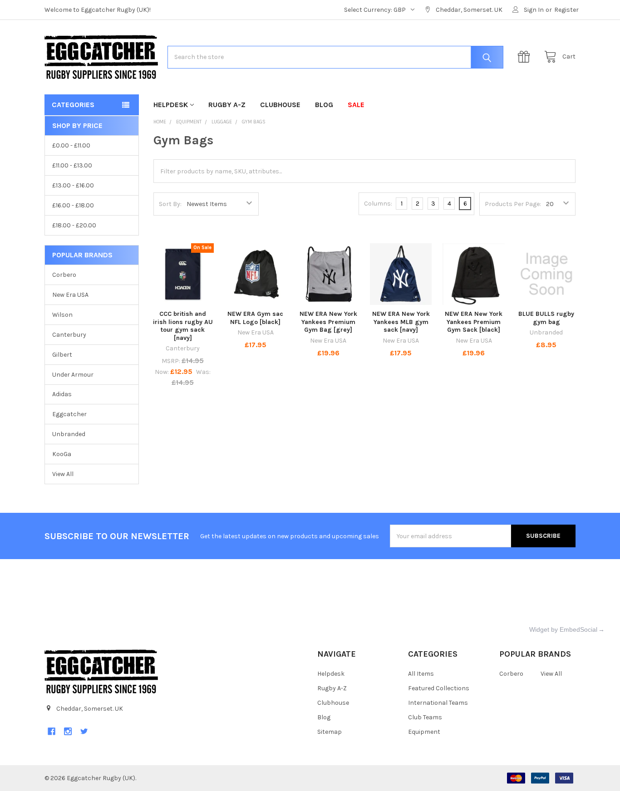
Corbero (64, 275)
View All (63, 474)
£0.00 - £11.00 (71, 145)
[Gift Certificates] (526, 57)
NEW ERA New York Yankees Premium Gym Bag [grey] (328, 322)
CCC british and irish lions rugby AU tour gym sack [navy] (183, 326)
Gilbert (62, 355)
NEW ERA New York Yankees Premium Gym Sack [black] (473, 322)
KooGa (61, 454)
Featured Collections (438, 688)
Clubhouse (280, 104)
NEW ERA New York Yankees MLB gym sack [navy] (401, 322)
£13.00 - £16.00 (73, 185)
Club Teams (425, 717)
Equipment (424, 732)
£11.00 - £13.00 (72, 165)
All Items (421, 674)
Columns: (378, 203)
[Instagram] (68, 731)
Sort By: (170, 204)
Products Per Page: (513, 204)
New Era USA (70, 295)
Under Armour (72, 374)
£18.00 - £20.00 (74, 225)
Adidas (62, 394)
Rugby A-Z (227, 104)
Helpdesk (170, 104)
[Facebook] (51, 731)
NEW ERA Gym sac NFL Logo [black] (255, 318)
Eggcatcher (69, 414)
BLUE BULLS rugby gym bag (546, 318)
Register (566, 10)
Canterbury (69, 335)
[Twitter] (84, 731)
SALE (356, 104)
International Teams (438, 703)
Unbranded (68, 434)
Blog (324, 104)
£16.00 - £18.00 (73, 205)
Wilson (62, 315)
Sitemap (329, 732)
